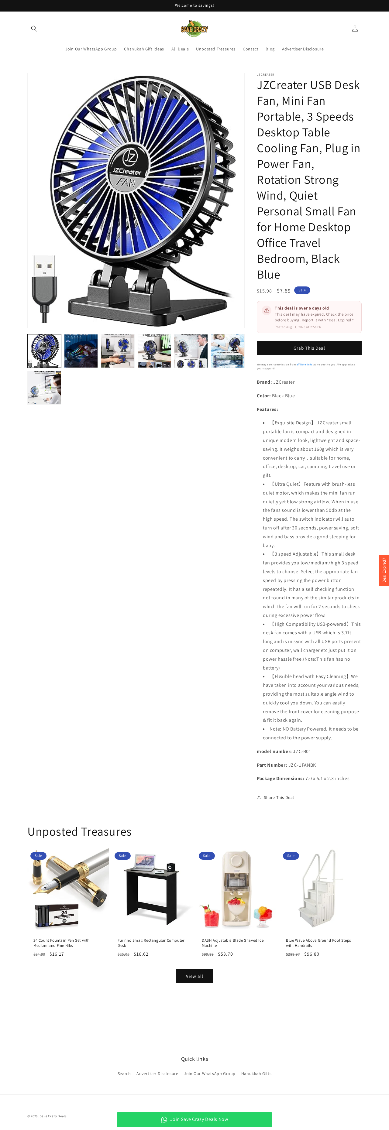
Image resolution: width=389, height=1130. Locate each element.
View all (194, 976)
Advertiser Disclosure (157, 1073)
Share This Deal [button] (279, 797)
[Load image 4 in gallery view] (154, 351)
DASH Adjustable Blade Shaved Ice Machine (232, 943)
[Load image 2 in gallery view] (81, 351)
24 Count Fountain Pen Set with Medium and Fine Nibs (61, 943)
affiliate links (305, 364)
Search (124, 1073)
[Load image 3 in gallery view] (118, 351)
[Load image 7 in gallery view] (44, 388)
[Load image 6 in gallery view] (228, 351)
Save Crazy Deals (53, 1116)
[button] (34, 28)
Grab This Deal (309, 348)
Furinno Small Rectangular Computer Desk (151, 943)
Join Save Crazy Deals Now (199, 1119)
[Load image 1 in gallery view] (44, 351)
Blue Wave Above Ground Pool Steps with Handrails (318, 943)
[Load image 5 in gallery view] (191, 351)
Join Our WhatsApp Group (210, 1073)
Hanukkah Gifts (256, 1073)
